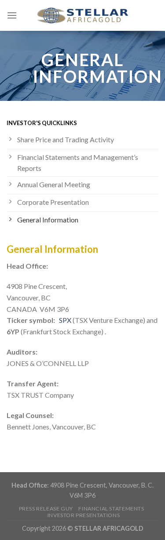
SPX (65, 320)
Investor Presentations (84, 515)
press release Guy (46, 508)
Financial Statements (111, 508)
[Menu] (12, 15)
